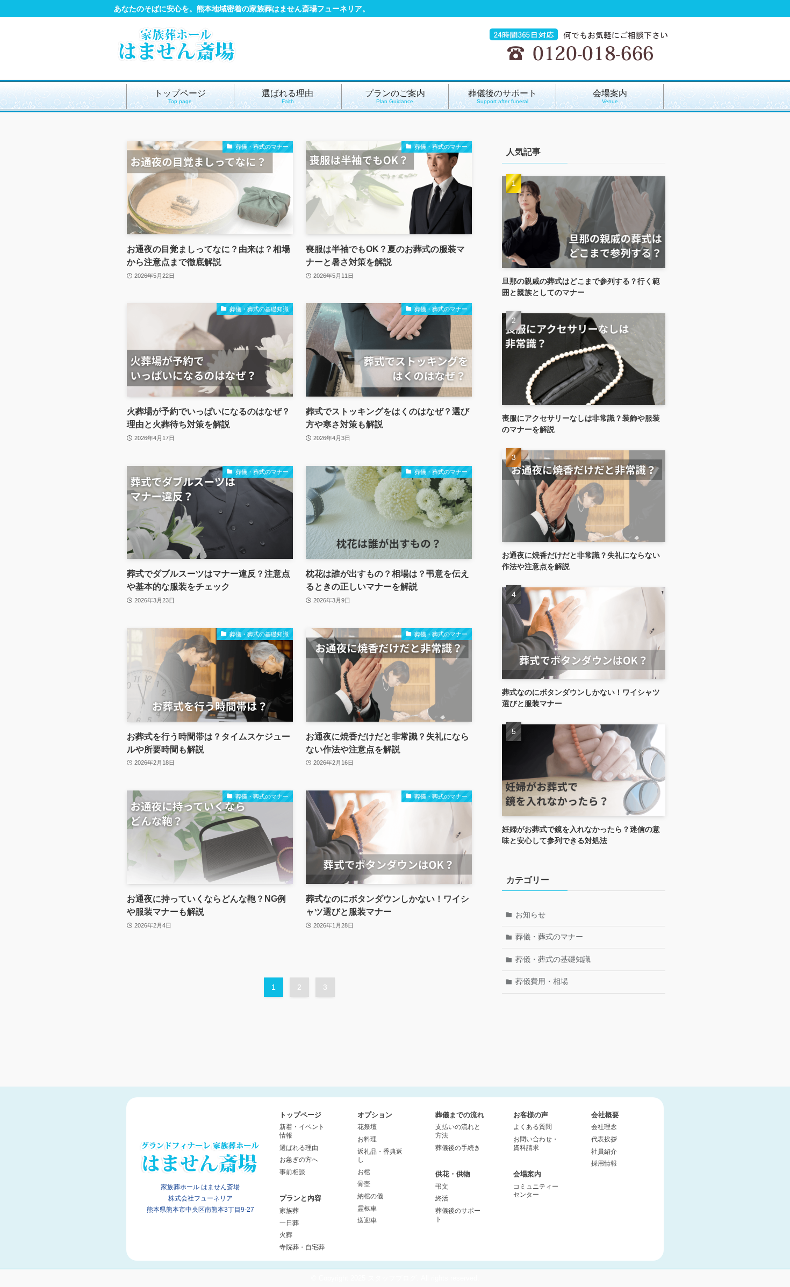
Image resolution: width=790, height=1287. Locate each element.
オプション (374, 1115)
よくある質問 (532, 1127)
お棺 (363, 1172)
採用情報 (604, 1163)
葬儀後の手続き (457, 1148)
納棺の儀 (370, 1196)
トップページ (300, 1115)
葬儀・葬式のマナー (549, 936)
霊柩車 (367, 1208)
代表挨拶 (604, 1139)
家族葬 (289, 1210)
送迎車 (367, 1220)
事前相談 (292, 1172)
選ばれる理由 (298, 1148)
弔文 (441, 1186)
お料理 (367, 1139)
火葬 (285, 1235)
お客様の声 (530, 1115)
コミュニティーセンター (535, 1191)
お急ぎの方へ (298, 1159)
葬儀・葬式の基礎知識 (553, 959)
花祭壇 (367, 1127)
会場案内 (527, 1174)
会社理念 (604, 1127)
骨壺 (363, 1184)
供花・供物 (452, 1174)
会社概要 (605, 1115)
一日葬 (289, 1223)
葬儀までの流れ (459, 1115)
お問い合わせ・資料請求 (535, 1143)
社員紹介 (604, 1151)
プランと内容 (300, 1198)
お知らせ (530, 914)
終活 (441, 1198)
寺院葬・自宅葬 (302, 1247)
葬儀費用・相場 (541, 981)
